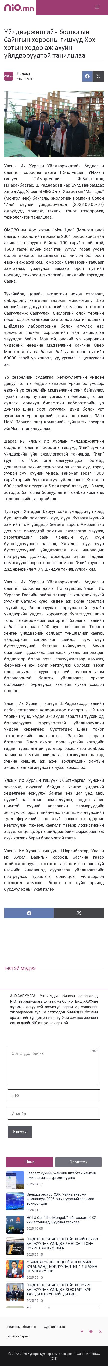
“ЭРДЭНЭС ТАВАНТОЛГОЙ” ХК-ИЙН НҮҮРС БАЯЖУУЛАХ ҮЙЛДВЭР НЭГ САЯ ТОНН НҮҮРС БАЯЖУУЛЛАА (63, 1243)
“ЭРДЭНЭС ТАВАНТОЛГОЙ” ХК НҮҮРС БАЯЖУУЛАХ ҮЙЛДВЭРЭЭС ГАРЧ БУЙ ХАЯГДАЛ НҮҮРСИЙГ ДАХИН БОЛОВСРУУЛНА (59, 1290)
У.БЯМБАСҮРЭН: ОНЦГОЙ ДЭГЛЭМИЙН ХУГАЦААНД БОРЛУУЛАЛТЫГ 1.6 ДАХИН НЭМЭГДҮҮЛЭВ (62, 1266)
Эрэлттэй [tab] (79, 1162)
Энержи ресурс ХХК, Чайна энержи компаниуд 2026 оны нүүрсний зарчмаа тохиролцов (60, 1199)
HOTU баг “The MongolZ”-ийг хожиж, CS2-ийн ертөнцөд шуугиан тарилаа (62, 1220)
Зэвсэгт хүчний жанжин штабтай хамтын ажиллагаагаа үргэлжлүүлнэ (61, 1175)
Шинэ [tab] (29, 1162)
